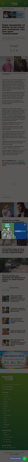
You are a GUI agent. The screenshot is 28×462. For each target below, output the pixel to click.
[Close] (26, 223)
